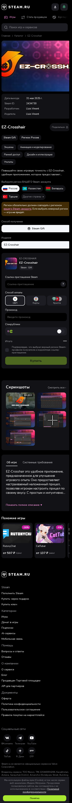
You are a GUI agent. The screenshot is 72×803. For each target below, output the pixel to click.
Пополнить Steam (12, 593)
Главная (5, 35)
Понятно (35, 798)
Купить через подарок (15, 599)
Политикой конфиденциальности (41, 790)
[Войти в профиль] (55, 7)
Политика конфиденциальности (21, 704)
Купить (36, 361)
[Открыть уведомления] (64, 7)
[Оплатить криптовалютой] (57, 301)
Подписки (7, 628)
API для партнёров (12, 686)
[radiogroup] (36, 301)
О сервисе (7, 669)
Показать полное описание (24, 505)
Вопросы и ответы (12, 651)
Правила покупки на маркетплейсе (22, 715)
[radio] (15, 301)
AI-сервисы (8, 633)
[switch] (61, 331)
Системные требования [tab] (37, 462)
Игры (4, 616)
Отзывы (6, 657)
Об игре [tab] (12, 462)
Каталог (18, 35)
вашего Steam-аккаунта (17, 209)
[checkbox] (7, 350)
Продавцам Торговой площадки (20, 680)
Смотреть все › (57, 387)
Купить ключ (9, 604)
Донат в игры (9, 622)
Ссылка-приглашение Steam (34, 280)
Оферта (6, 698)
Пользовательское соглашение (20, 709)
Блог (4, 675)
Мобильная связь (12, 639)
